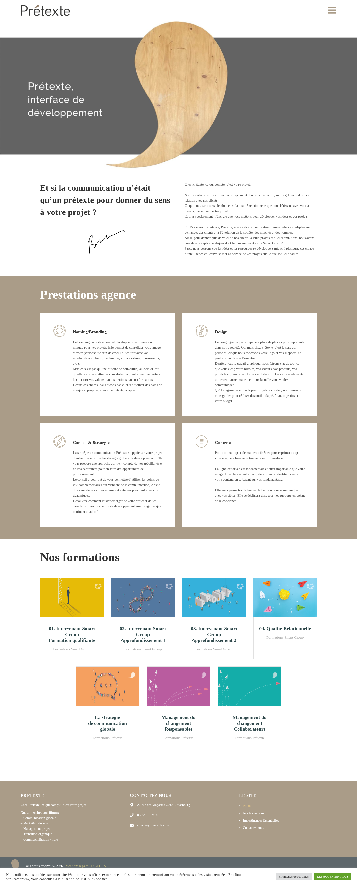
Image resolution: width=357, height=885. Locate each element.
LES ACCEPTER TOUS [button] (332, 876)
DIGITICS (98, 866)
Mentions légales (77, 866)
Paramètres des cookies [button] (294, 876)
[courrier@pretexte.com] (132, 825)
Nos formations (253, 813)
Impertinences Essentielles (261, 820)
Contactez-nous (253, 828)
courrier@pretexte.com (153, 825)
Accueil (248, 806)
